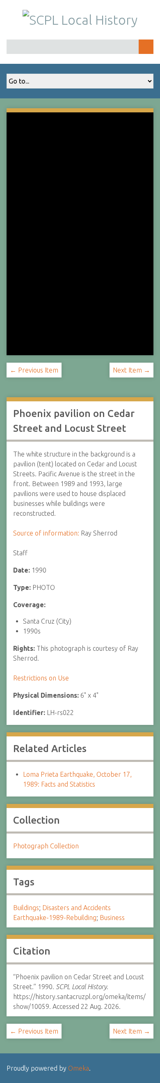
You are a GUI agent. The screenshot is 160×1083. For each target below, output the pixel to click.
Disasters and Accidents (76, 907)
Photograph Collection (46, 846)
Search (146, 47)
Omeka (78, 1068)
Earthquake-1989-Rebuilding (54, 917)
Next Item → (131, 370)
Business (112, 917)
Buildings (26, 907)
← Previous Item (34, 370)
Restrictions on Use (41, 678)
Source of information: (46, 533)
